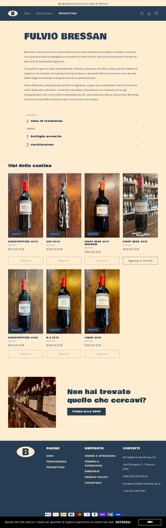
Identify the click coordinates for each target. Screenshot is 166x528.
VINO (49, 456)
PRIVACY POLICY (96, 477)
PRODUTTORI (55, 467)
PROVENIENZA (56, 461)
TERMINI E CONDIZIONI (93, 463)
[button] (28, 13)
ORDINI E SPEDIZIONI (100, 456)
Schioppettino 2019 (23, 241)
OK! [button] (150, 522)
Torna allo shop (86, 411)
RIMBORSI (92, 471)
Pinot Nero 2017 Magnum (97, 243)
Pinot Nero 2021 (135, 241)
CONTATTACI (93, 483)
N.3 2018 (52, 337)
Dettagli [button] (123, 522)
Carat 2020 (93, 337)
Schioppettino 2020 (23, 337)
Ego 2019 (53, 241)
